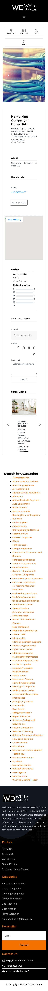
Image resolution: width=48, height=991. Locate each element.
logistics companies (22, 649)
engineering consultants (24, 593)
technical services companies (27, 750)
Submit (24, 379)
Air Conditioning (20, 489)
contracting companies (23, 560)
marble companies (21, 664)
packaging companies (23, 690)
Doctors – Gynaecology (24, 571)
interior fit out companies (24, 631)
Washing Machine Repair (25, 780)
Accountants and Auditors (25, 481)
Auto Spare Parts (21, 504)
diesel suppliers (20, 567)
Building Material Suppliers (26, 515)
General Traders (20, 608)
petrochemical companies (25, 694)
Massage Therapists (22, 668)
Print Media (18, 705)
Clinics (15, 541)
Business (17, 519)
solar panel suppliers (22, 739)
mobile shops (19, 675)
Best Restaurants (21, 511)
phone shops (18, 698)
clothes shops (19, 545)
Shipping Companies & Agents (27, 735)
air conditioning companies (26, 493)
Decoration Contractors (24, 563)
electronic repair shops (23, 582)
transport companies (22, 769)
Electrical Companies (23, 575)
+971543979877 (18, 192)
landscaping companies (24, 645)
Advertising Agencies (23, 485)
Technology (18, 754)
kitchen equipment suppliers (26, 642)
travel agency (19, 772)
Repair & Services (21, 716)
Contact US (20, 203)
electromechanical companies (27, 578)
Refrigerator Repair (22, 713)
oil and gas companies (23, 686)
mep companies (20, 672)
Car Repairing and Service (25, 530)
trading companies (21, 765)
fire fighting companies (23, 597)
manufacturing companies (25, 660)
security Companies (22, 728)
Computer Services (22, 548)
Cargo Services (20, 534)
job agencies (18, 638)
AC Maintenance (20, 478)
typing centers (19, 776)
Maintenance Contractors (25, 657)
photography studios (22, 701)
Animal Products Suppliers (25, 500)
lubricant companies (22, 653)
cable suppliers (20, 522)
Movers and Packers (22, 679)
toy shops (17, 761)
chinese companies (22, 537)
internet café (18, 634)
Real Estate (18, 709)
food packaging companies (25, 601)
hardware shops (20, 616)
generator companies (23, 612)
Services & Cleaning (22, 731)
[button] (24, 17)
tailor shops (18, 746)
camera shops (19, 526)
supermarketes (19, 742)
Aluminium (17, 496)
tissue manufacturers (23, 757)
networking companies (23, 683)
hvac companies (20, 627)
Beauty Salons (19, 507)
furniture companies (22, 604)
